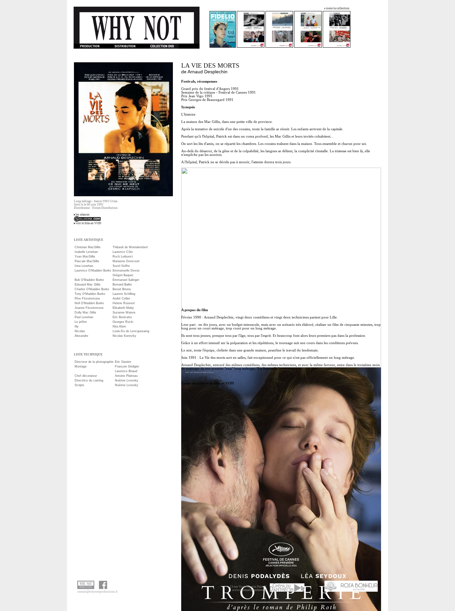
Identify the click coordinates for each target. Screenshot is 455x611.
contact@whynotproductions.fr (97, 591)
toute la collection (337, 8)
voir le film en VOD (88, 223)
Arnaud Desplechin (208, 71)
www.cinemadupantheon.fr (249, 590)
